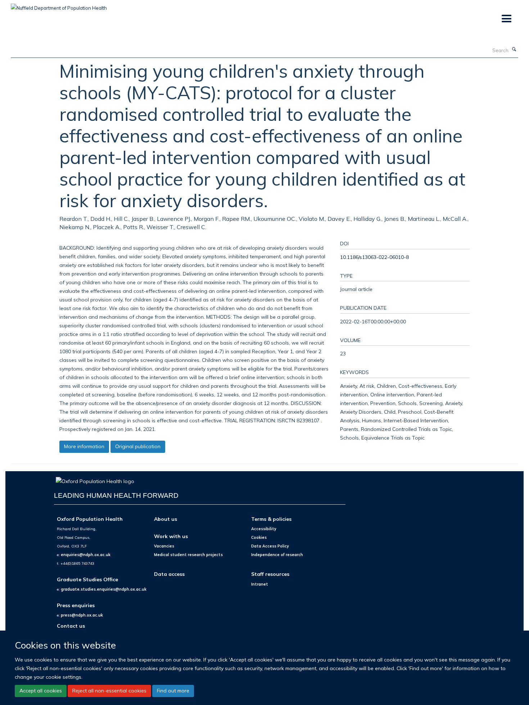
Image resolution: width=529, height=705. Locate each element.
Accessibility (263, 528)
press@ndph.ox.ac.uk (82, 615)
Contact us (71, 626)
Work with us (171, 536)
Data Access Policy (270, 546)
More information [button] (84, 446)
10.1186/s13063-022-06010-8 (374, 257)
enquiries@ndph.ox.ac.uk (85, 554)
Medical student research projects (188, 554)
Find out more (173, 690)
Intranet (259, 584)
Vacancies (164, 546)
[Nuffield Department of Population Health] (59, 5)
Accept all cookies (40, 690)
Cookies (259, 537)
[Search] (514, 50)
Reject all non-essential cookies (109, 690)
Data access (169, 574)
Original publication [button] (137, 446)
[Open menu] (506, 19)
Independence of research (277, 554)
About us (165, 519)
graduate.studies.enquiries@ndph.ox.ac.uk (103, 589)
